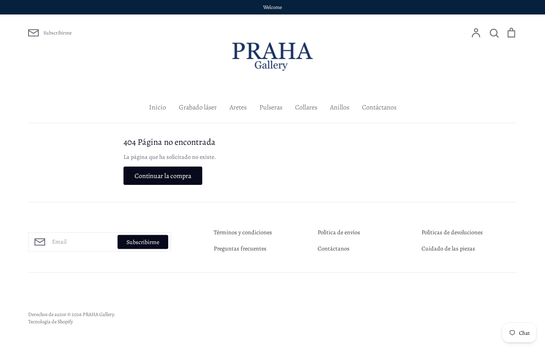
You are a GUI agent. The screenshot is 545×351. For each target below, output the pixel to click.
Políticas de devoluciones (452, 232)
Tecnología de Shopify (50, 321)
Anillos (339, 107)
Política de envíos (339, 232)
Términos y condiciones (243, 232)
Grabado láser (198, 107)
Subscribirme (142, 242)
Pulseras (270, 107)
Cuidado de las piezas (448, 249)
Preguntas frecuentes (240, 249)
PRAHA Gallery (98, 314)
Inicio (157, 107)
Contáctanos (379, 107)
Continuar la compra (163, 175)
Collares (306, 107)
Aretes (238, 107)
